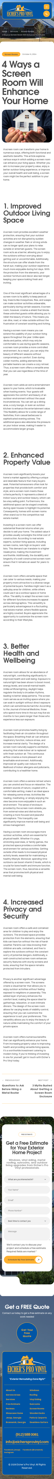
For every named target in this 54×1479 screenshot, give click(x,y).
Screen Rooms (11, 54)
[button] (47, 14)
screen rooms (10, 545)
